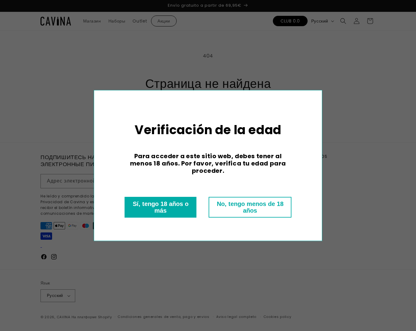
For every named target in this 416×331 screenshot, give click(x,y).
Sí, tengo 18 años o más (161, 207)
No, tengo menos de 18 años (250, 207)
